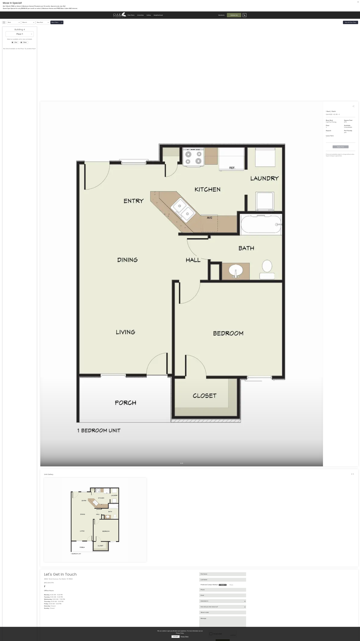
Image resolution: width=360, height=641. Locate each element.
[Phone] (244, 15)
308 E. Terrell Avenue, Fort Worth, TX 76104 (58, 579)
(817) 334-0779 (49, 583)
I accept (175, 636)
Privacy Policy (185, 636)
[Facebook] (44, 586)
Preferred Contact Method (209, 584)
